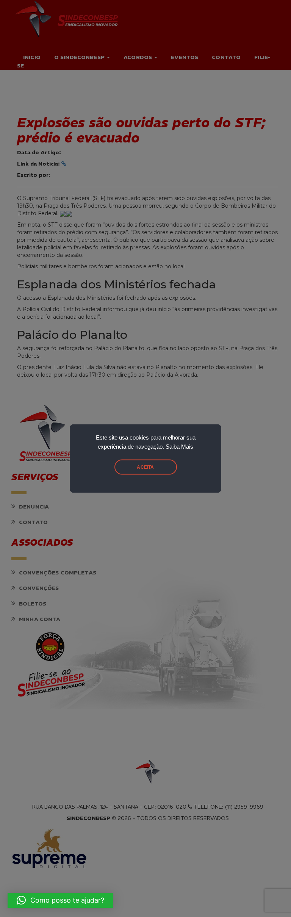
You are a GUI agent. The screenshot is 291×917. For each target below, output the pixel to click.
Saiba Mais (179, 447)
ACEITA (145, 467)
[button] (60, 900)
